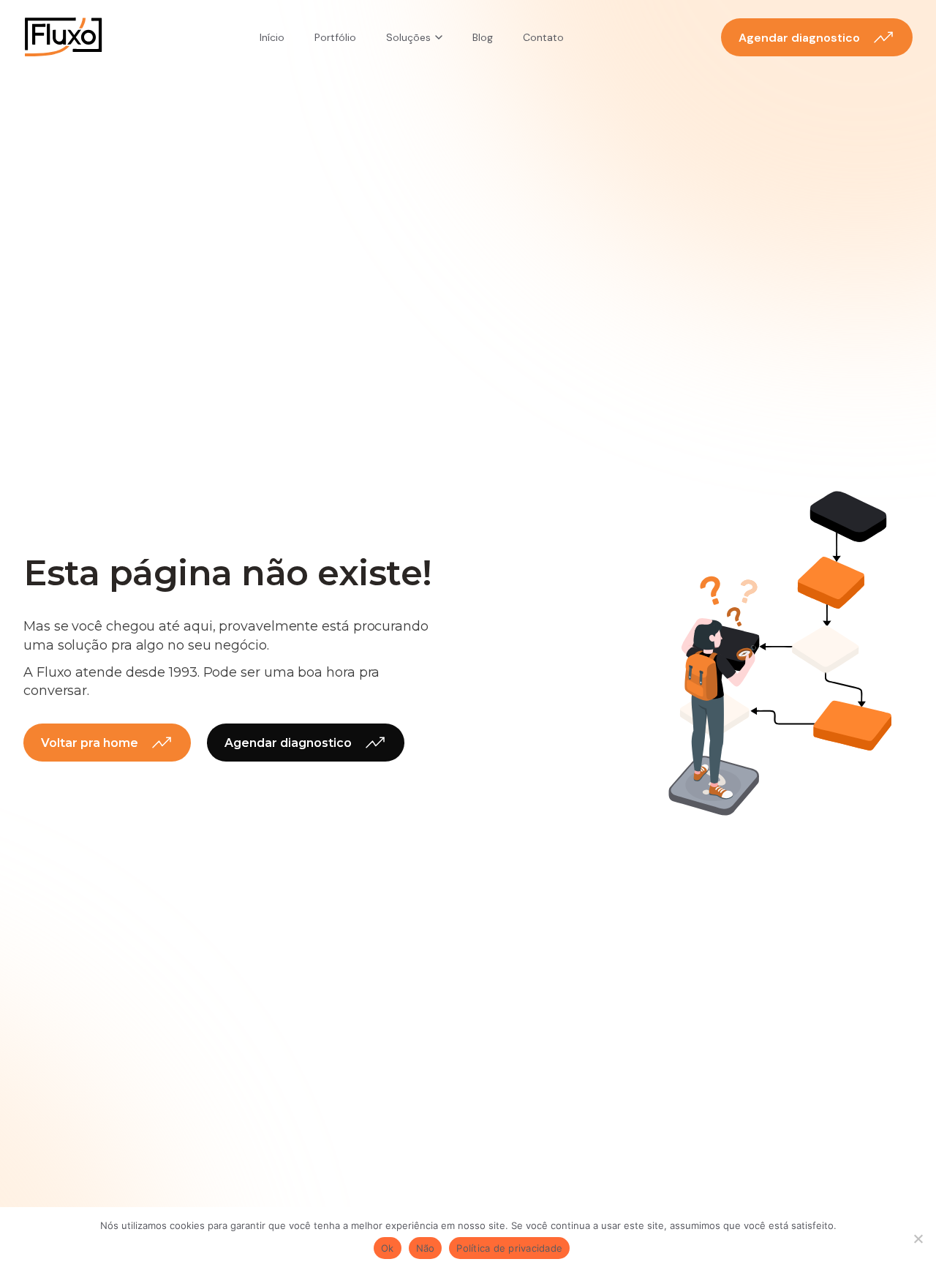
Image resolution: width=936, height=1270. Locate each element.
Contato (543, 37)
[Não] (917, 1238)
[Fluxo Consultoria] (63, 37)
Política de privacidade (509, 1248)
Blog (482, 37)
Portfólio (335, 37)
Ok (387, 1248)
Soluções (408, 37)
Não (425, 1248)
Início (272, 37)
